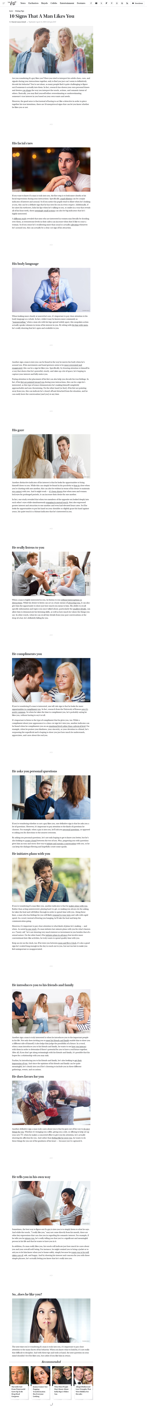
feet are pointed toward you (32, 382)
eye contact (17, 491)
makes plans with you (78, 906)
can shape (26, 90)
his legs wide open (80, 325)
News (23, 3)
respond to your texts (61, 915)
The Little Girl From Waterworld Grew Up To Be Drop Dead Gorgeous (18, 1392)
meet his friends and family (57, 1040)
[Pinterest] (111, 3)
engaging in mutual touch (57, 502)
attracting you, (74, 603)
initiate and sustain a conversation (61, 844)
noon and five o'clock (67, 943)
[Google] (122, 3)
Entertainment (67, 3)
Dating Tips (19, 11)
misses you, (30, 1238)
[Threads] (117, 3)
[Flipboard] (106, 3)
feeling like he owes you (62, 1138)
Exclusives (33, 3)
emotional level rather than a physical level (67, 726)
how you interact (79, 1046)
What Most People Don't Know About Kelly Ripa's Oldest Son (61, 1390)
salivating (74, 225)
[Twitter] (101, 3)
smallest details (79, 609)
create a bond (31, 841)
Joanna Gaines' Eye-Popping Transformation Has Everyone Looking (40, 1392)
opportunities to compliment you (26, 709)
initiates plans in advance (56, 935)
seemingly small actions (45, 211)
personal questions (71, 830)
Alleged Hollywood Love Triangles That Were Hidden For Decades (83, 1390)
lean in (77, 485)
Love (11, 11)
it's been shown (56, 491)
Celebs (54, 3)
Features (81, 3)
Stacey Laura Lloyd (19, 22)
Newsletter (139, 3)
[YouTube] (96, 3)
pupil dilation (66, 199)
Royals (44, 3)
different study (20, 219)
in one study (31, 929)
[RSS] (127, 3)
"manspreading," (19, 322)
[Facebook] (91, 3)
